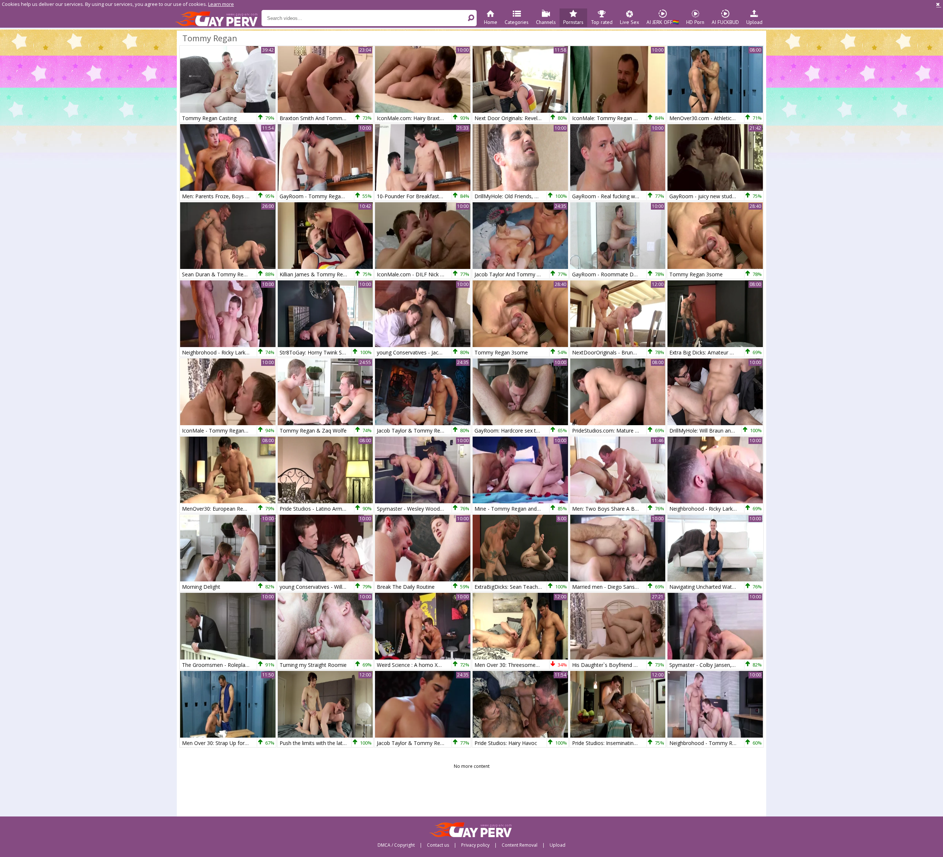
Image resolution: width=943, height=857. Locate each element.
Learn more (221, 4)
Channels (546, 22)
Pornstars (573, 22)
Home (490, 22)
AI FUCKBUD (725, 22)
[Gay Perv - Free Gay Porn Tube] (218, 18)
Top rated (602, 22)
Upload (754, 22)
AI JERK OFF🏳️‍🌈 (662, 22)
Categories (517, 22)
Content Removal (519, 845)
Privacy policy (475, 845)
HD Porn (695, 22)
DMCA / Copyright (396, 845)
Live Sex (629, 22)
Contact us (438, 845)
